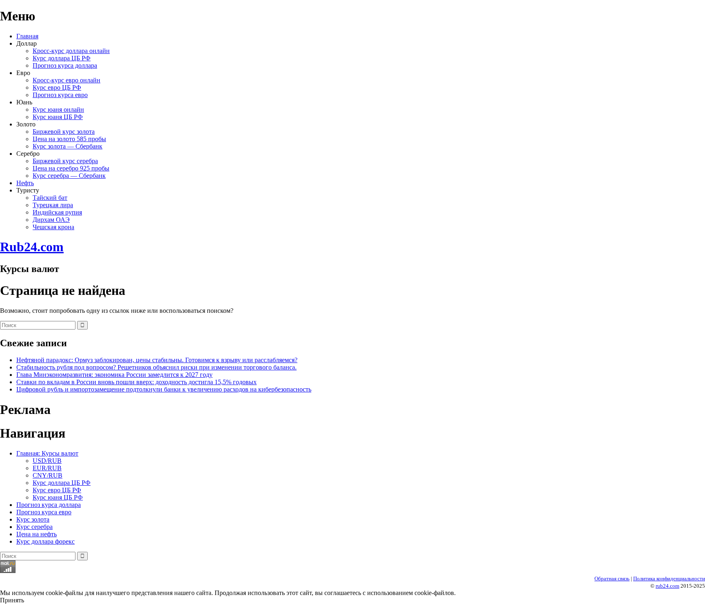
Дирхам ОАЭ (51, 219)
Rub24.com (32, 246)
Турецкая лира (53, 204)
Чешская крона (53, 226)
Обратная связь (612, 578)
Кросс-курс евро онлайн (66, 80)
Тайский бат (50, 197)
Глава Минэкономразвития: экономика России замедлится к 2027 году (114, 374)
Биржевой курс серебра (65, 160)
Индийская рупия (57, 212)
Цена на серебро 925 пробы (71, 168)
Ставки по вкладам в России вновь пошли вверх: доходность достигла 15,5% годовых (136, 381)
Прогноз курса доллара (65, 65)
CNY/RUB (47, 475)
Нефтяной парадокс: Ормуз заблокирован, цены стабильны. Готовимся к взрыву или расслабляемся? (156, 359)
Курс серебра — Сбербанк (69, 175)
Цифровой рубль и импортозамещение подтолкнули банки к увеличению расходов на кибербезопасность (163, 389)
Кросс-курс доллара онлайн (71, 50)
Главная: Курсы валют (47, 453)
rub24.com (667, 586)
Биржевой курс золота (64, 131)
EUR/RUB (47, 468)
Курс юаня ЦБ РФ (58, 116)
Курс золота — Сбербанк (67, 146)
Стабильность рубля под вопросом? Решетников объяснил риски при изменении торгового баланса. (156, 367)
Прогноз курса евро (60, 94)
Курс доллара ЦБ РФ (62, 58)
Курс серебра (34, 526)
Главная (27, 36)
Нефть (25, 182)
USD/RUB (47, 460)
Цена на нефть (36, 534)
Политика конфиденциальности (669, 578)
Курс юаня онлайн (58, 109)
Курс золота (32, 519)
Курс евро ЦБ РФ (57, 87)
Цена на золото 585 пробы (69, 138)
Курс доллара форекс (45, 541)
